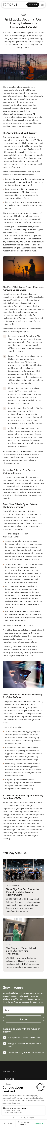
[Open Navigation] (42, 5)
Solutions (9, 1072)
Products (9, 1079)
